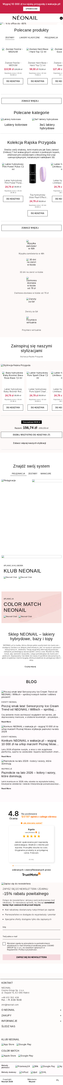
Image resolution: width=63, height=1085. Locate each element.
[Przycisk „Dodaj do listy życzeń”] (22, 49)
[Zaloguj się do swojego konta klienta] (53, 18)
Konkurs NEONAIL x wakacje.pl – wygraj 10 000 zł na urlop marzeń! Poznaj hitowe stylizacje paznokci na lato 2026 (29, 742)
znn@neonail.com (10, 1005)
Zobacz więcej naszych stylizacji (29, 443)
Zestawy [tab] (9, 37)
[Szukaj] (47, 18)
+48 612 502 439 (10, 997)
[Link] (31, 23)
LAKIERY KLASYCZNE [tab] (29, 37)
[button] (60, 18)
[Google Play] (24, 1044)
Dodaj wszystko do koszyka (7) (31, 434)
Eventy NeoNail (9, 702)
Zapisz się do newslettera (31, 957)
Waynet (32, 1082)
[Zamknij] (60, 7)
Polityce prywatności (28, 950)
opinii (38, 816)
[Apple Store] (8, 1055)
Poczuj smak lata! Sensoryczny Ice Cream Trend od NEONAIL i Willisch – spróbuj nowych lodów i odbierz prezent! (30, 707)
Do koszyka (13, 81)
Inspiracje (6, 769)
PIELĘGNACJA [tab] (51, 37)
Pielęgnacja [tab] (18, 473)
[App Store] (7, 1044)
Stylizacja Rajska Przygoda (31, 357)
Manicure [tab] (46, 473)
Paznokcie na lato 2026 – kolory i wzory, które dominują (28, 774)
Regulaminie (12, 950)
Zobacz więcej (30, 101)
